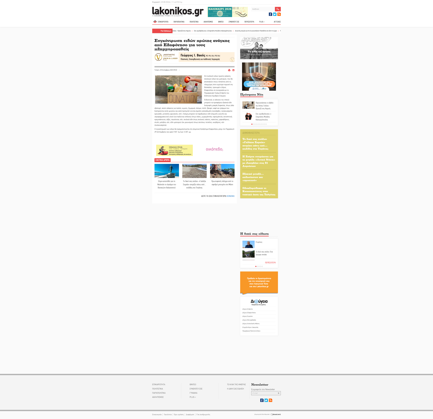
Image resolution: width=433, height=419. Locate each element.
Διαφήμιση (190, 414)
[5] (258, 124)
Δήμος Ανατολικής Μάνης (250, 324)
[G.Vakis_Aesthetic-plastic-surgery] (194, 57)
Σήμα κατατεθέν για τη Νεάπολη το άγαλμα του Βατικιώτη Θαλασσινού (166, 184)
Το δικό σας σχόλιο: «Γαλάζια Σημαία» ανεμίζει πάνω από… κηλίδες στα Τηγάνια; (194, 184)
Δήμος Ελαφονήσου (249, 313)
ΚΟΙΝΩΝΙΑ (231, 196)
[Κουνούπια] (259, 76)
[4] (256, 124)
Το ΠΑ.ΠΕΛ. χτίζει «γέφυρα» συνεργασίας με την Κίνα (275, 31)
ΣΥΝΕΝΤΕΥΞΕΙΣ (234, 22)
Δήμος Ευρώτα (247, 316)
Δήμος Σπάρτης (247, 309)
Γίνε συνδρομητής (203, 414)
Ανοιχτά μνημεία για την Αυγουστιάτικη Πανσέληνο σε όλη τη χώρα (234, 31)
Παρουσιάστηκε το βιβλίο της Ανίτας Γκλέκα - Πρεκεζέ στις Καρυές (264, 106)
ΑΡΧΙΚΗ (155, 22)
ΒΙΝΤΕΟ (220, 22)
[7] (261, 124)
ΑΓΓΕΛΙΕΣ (277, 22)
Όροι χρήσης (179, 414)
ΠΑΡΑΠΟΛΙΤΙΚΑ (179, 22)
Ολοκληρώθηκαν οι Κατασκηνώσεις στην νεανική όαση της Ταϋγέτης (258, 191)
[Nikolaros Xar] (174, 150)
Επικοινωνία (156, 414)
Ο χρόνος (259, 242)
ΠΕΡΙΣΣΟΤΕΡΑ (270, 262)
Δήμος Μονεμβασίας (249, 320)
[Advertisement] (259, 216)
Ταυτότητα (168, 414)
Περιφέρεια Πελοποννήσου (251, 331)
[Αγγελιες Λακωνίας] (214, 149)
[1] (251, 124)
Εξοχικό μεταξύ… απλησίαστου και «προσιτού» (253, 177)
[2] (253, 124)
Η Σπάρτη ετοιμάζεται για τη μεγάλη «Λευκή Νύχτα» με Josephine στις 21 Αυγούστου (258, 161)
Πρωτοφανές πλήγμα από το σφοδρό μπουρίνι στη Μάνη (222, 183)
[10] (266, 124)
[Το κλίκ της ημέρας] (259, 48)
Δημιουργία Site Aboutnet (262, 414)
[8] (263, 124)
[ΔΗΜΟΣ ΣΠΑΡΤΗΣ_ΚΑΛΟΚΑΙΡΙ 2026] (227, 12)
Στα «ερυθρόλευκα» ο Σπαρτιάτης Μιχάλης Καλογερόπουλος (191, 31)
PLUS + (262, 22)
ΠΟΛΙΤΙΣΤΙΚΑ (194, 22)
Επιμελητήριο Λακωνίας (250, 327)
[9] (264, 124)
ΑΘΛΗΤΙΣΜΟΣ (208, 22)
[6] (259, 124)
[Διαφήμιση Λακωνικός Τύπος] (259, 283)
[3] (255, 124)
